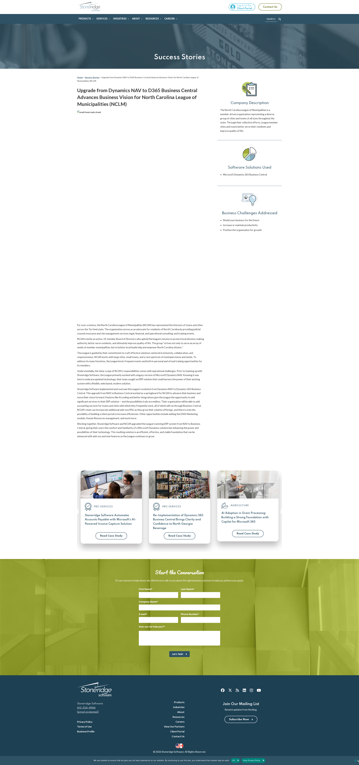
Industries (119, 19)
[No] (355, 760)
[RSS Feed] (237, 690)
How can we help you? (151, 626)
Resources (152, 19)
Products (85, 19)
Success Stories (92, 77)
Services (101, 19)
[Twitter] (230, 690)
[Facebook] (223, 690)
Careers (169, 19)
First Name (145, 589)
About (136, 19)
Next (282, 511)
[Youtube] (259, 690)
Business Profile (86, 731)
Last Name (187, 589)
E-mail (142, 614)
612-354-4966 (86, 707)
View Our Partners (174, 726)
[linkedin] (244, 690)
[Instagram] (251, 690)
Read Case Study (111, 536)
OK (233, 760)
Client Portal (177, 731)
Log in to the (244, 7)
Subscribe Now (239, 719)
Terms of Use (84, 726)
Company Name (148, 601)
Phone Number (189, 614)
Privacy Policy (84, 721)
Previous (77, 511)
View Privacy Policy (251, 760)
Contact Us (270, 7)
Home (80, 77)
